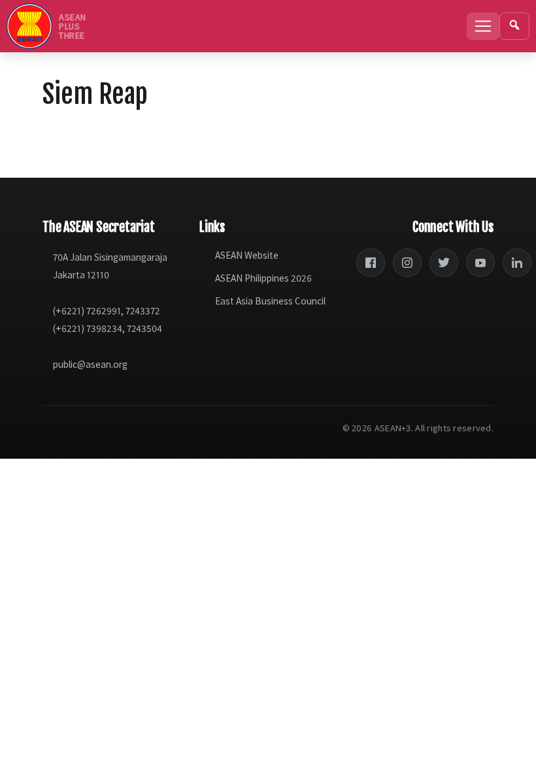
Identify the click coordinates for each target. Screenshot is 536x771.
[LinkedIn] (517, 262)
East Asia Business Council (270, 301)
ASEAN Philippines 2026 (263, 278)
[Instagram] (407, 262)
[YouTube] (480, 262)
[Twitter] (443, 262)
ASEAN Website (246, 255)
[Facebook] (370, 262)
